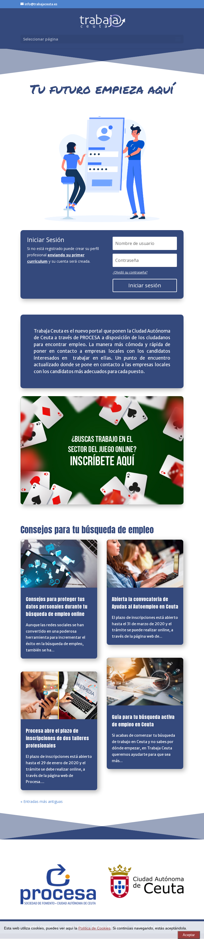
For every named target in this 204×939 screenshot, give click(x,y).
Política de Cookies (94, 928)
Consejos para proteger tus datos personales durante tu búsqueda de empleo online (56, 607)
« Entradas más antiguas (41, 801)
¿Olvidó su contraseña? (130, 272)
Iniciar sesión (144, 285)
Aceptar (189, 935)
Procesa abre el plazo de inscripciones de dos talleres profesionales (57, 738)
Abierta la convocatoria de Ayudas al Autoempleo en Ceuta (145, 603)
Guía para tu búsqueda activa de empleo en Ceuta (143, 720)
